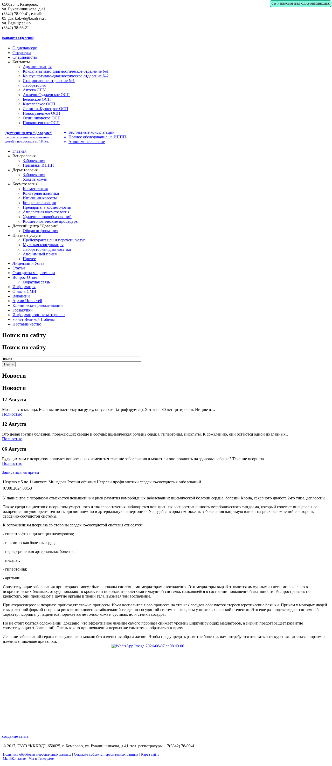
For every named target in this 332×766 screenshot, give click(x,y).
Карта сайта (150, 754)
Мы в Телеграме (41, 759)
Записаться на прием (20, 472)
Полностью (12, 414)
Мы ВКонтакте (14, 759)
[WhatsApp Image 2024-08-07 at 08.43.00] (166, 684)
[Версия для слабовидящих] (300, 6)
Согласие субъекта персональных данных (106, 754)
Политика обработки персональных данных (37, 754)
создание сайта (15, 736)
